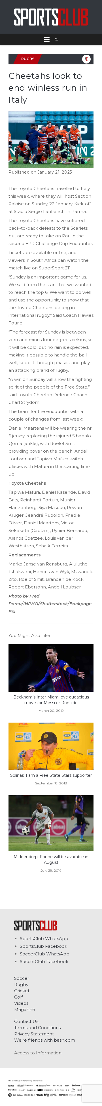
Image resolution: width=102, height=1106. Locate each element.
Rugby (21, 984)
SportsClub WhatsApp (44, 938)
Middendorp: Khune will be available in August (51, 859)
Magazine (24, 1009)
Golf (18, 997)
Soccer (21, 978)
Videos (21, 1003)
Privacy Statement (34, 1034)
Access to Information (37, 1053)
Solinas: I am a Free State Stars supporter (51, 775)
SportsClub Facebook (43, 946)
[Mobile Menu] (47, 39)
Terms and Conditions (37, 1027)
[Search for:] (54, 39)
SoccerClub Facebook (44, 961)
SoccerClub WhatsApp (44, 954)
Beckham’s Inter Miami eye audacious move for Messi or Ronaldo (51, 700)
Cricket (21, 990)
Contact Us (26, 1021)
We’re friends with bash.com (44, 1040)
